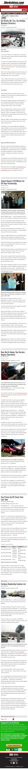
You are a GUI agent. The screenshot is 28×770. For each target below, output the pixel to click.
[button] (14, 754)
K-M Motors (3, 339)
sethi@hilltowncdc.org (6, 170)
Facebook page (5, 68)
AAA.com (16, 539)
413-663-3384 (14, 761)
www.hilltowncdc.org (21, 166)
